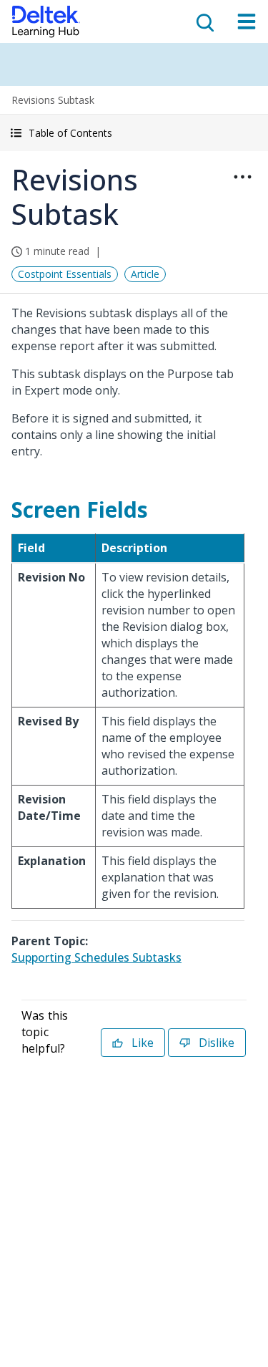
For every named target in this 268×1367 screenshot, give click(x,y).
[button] (134, 133)
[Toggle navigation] (246, 21)
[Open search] (203, 21)
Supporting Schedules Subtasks (96, 957)
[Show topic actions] (242, 177)
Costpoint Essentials (64, 274)
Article (145, 274)
